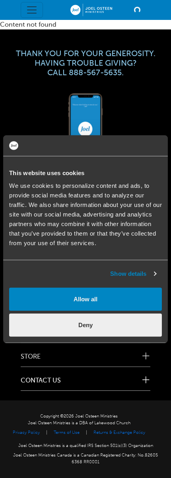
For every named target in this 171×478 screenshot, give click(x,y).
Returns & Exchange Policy (119, 432)
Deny (85, 325)
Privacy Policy (26, 432)
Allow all (85, 298)
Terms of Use (67, 432)
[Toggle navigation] (32, 10)
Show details (128, 273)
